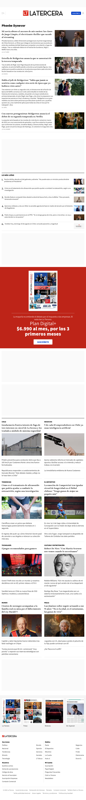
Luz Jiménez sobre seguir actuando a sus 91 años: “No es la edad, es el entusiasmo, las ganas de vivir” (64, 609)
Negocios (48, 422)
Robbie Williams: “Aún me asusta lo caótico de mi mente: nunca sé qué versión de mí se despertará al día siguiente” (63, 583)
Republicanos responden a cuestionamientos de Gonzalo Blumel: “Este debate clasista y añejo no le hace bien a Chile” (21, 473)
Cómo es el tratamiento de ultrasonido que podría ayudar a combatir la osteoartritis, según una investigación (38, 189)
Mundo (4, 603)
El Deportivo (49, 482)
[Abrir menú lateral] (4, 13)
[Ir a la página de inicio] (43, 13)
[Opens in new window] (54, 724)
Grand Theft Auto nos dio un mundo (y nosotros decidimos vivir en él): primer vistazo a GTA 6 (20, 581)
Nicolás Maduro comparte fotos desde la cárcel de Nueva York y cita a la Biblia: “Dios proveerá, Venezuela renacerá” (37, 198)
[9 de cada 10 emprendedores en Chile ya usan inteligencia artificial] (64, 444)
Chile (4, 422)
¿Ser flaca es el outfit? (52, 649)
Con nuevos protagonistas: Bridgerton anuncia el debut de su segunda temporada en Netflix (26, 115)
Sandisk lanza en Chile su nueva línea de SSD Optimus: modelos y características (19, 592)
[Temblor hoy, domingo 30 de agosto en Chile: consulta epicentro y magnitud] (79, 226)
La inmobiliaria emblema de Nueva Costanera (62, 470)
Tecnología (6, 545)
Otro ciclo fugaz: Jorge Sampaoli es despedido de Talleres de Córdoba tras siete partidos (63, 534)
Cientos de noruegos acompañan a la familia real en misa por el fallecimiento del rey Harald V (21, 609)
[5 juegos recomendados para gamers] (22, 565)
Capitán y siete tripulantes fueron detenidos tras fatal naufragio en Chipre (20, 642)
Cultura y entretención (54, 545)
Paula (46, 603)
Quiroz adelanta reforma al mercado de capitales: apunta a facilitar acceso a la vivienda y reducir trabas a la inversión (63, 462)
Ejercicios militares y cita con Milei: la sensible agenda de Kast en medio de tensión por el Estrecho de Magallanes (39, 207)
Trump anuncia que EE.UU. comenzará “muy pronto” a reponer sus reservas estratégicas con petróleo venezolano (20, 651)
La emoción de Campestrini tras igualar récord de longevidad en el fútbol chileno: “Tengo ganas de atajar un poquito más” (63, 489)
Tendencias (6, 482)
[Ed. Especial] (75, 724)
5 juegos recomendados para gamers (19, 549)
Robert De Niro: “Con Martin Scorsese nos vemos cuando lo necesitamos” (63, 550)
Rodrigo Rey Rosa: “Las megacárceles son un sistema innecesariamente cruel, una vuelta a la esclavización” (63, 593)
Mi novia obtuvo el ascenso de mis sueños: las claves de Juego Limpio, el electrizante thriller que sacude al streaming (27, 34)
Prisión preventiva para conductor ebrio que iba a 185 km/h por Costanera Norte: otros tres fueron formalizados (21, 462)
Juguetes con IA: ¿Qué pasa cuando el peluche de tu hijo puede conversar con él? (63, 642)
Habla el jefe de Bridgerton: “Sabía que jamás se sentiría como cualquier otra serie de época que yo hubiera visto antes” (26, 83)
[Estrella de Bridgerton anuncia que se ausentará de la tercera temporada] (69, 65)
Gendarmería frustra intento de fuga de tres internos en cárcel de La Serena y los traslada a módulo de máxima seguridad (22, 428)
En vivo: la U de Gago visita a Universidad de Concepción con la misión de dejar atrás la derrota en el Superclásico (64, 525)
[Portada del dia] (43, 310)
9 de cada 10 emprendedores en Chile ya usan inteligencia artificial (63, 426)
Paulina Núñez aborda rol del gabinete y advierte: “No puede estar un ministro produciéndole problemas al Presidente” (36, 180)
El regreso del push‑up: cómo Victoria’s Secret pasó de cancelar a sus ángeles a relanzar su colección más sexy (22, 536)
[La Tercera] (11, 724)
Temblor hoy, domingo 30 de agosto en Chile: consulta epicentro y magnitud (31, 224)
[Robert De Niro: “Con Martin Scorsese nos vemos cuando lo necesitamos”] (64, 565)
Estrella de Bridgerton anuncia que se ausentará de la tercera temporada (26, 59)
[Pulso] (32, 724)
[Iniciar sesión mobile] (83, 13)
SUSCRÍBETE (43, 342)
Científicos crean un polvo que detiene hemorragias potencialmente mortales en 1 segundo (19, 525)
